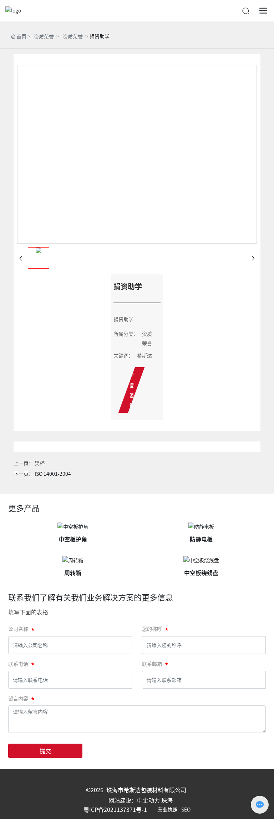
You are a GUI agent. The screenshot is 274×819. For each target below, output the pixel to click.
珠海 (167, 800)
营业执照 (168, 809)
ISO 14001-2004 (53, 473)
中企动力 (148, 800)
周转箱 (72, 572)
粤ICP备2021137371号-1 (115, 809)
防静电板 (201, 539)
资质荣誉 (44, 36)
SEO (186, 809)
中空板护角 (73, 539)
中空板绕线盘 (201, 572)
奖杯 (40, 462)
